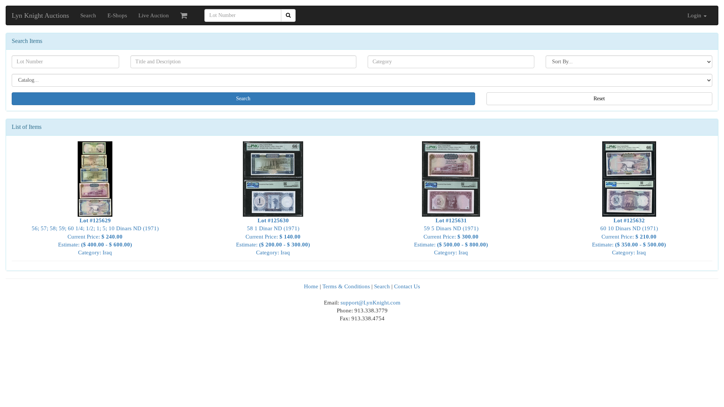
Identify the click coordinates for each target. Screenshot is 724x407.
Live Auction (153, 15)
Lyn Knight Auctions (40, 15)
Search (88, 15)
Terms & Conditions (346, 286)
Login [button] (695, 15)
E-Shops (117, 15)
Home (311, 286)
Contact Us (407, 286)
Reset (599, 98)
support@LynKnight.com (370, 303)
